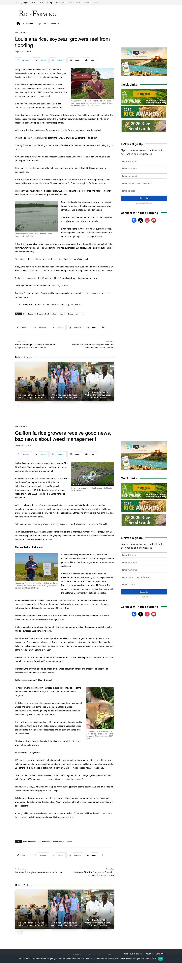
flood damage (28, 314)
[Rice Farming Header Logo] (37, 13)
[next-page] (21, 405)
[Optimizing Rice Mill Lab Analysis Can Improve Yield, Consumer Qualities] (97, 381)
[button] (161, 23)
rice (61, 314)
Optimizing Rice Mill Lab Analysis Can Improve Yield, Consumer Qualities (98, 395)
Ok (160, 958)
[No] (178, 958)
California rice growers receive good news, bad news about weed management (92, 346)
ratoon (54, 314)
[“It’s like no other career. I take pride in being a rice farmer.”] (31, 381)
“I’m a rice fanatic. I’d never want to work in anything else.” (64, 396)
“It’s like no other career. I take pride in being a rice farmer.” (31, 396)
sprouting (80, 314)
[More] (103, 327)
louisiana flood (43, 314)
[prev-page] (17, 405)
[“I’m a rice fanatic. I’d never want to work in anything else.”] (64, 381)
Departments (21, 32)
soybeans (69, 314)
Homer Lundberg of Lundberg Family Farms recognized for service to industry (35, 346)
